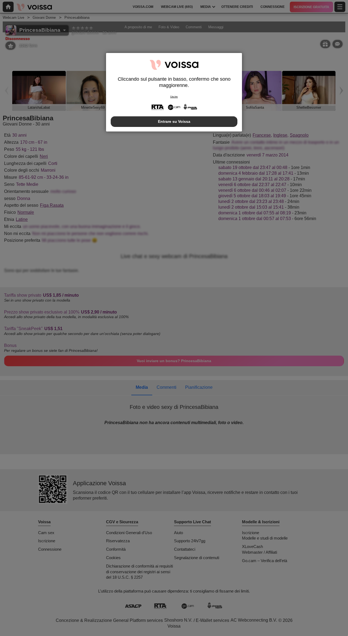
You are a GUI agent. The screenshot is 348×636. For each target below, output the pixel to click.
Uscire (174, 96)
